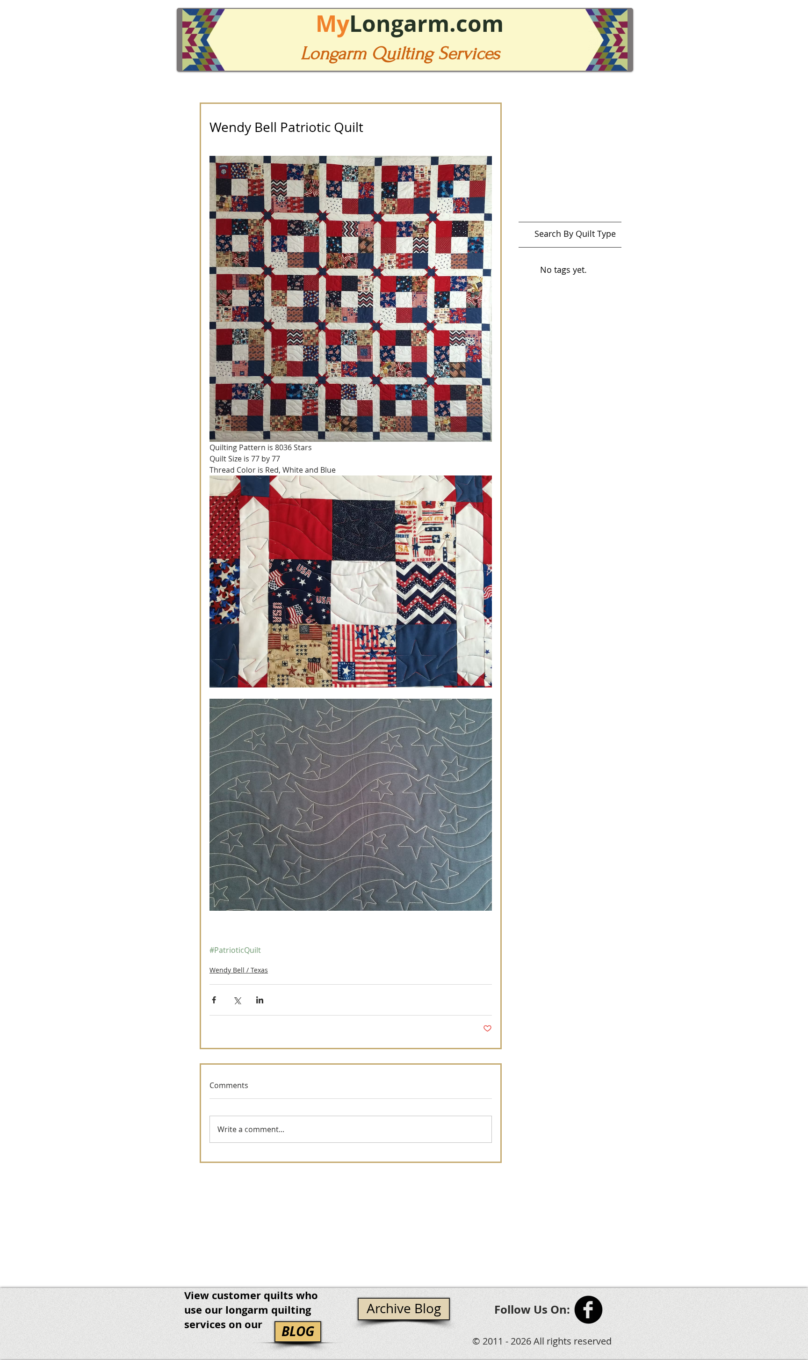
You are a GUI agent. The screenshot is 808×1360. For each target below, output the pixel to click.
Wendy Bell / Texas (238, 969)
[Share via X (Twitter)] (236, 999)
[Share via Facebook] (213, 999)
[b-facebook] (588, 1309)
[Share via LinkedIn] (259, 999)
